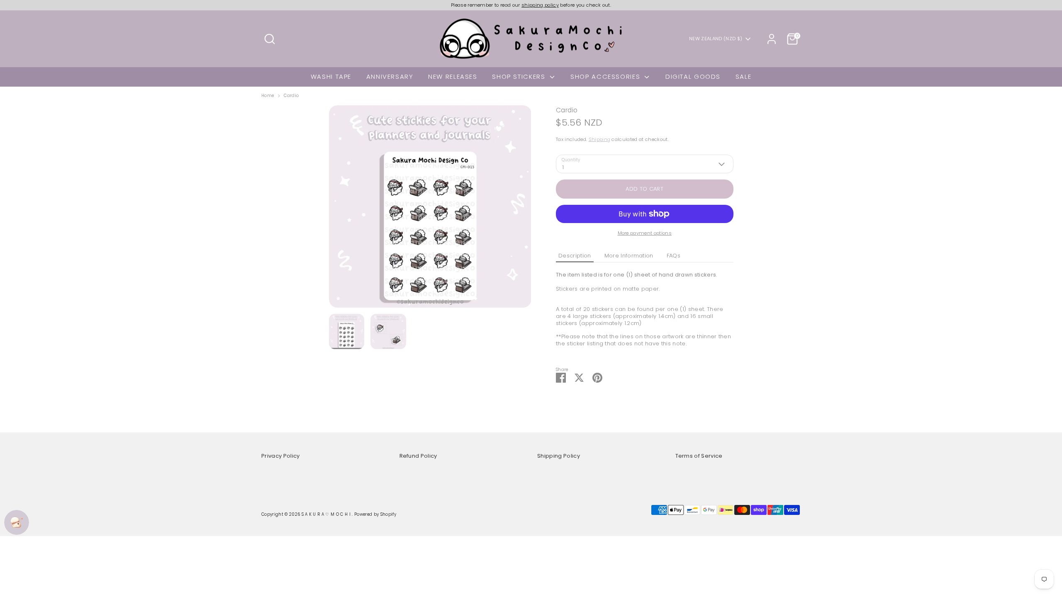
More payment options (645, 233)
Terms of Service (699, 456)
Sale (744, 76)
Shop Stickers (520, 76)
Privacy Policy (280, 456)
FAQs (673, 256)
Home (267, 95)
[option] (430, 209)
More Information (628, 256)
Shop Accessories (606, 76)
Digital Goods (693, 76)
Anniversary (390, 76)
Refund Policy (418, 456)
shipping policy (540, 5)
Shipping (600, 139)
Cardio (291, 95)
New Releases (452, 76)
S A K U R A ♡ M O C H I (327, 514)
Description (574, 256)
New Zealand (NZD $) (715, 39)
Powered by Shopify (375, 514)
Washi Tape (331, 76)
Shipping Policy (558, 456)
